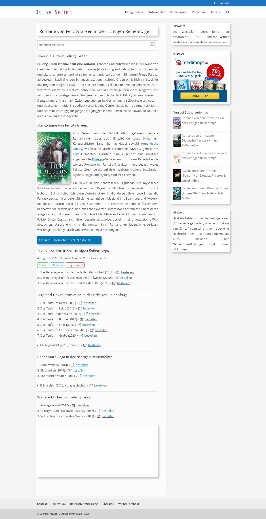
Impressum (59, 504)
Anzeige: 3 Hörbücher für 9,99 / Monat (64, 240)
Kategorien (132, 12)
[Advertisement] (97, 452)
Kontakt (224, 3)
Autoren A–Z (156, 12)
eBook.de (57, 265)
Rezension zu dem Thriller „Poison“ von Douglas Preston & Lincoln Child (204, 175)
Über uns (108, 504)
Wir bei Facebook (129, 504)
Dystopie (98, 159)
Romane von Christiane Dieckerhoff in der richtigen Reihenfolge (200, 140)
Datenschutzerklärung (84, 504)
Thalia (43, 265)
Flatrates (216, 12)
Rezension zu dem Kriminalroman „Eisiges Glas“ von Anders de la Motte (205, 193)
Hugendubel (75, 265)
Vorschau (198, 12)
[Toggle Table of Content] (150, 45)
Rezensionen (178, 12)
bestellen (127, 272)
